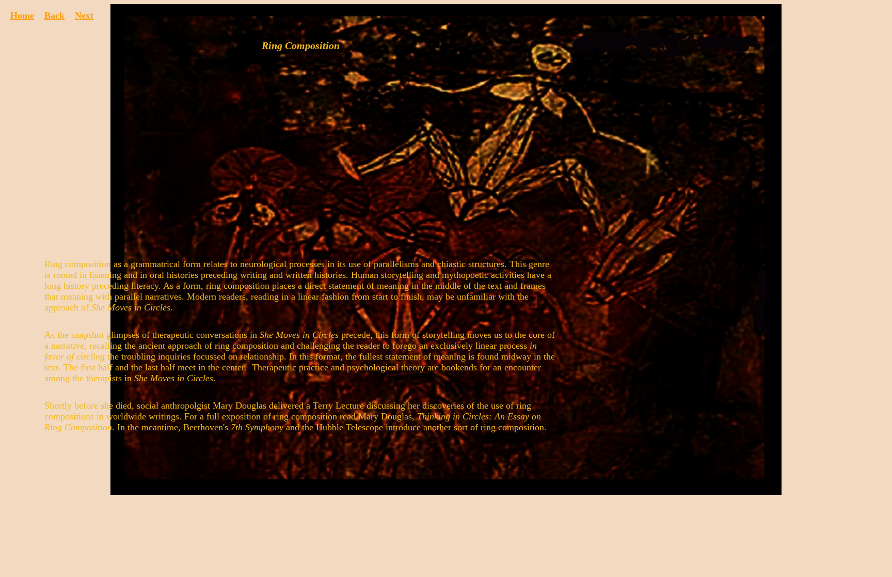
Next (84, 15)
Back (54, 15)
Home (22, 15)
